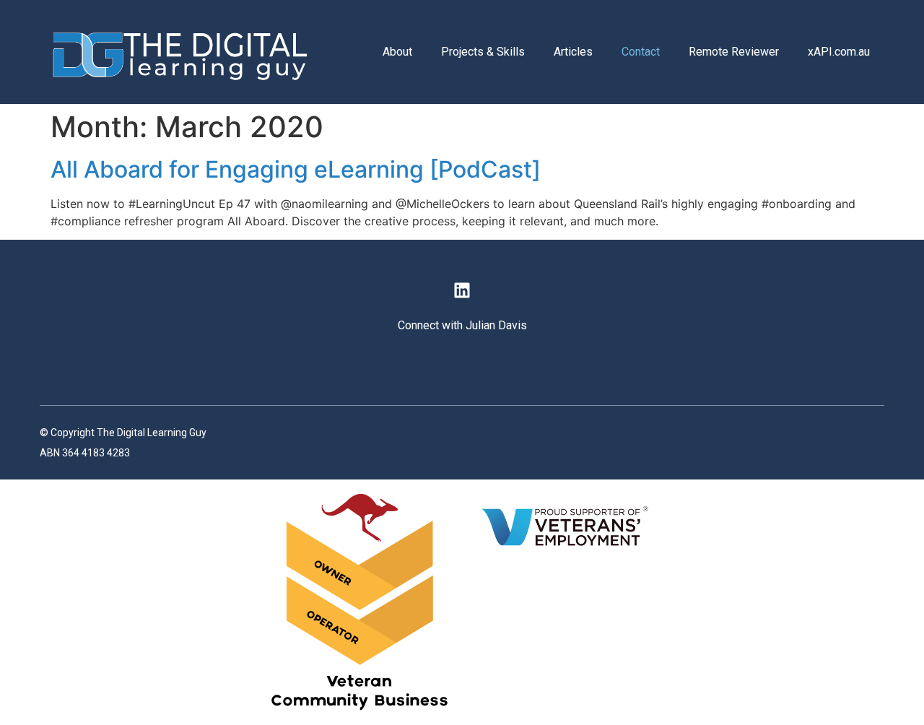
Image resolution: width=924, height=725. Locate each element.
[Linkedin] (462, 289)
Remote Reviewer (734, 51)
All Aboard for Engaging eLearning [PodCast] (296, 169)
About (397, 51)
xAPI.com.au (839, 51)
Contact (641, 51)
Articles (573, 51)
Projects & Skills (483, 51)
